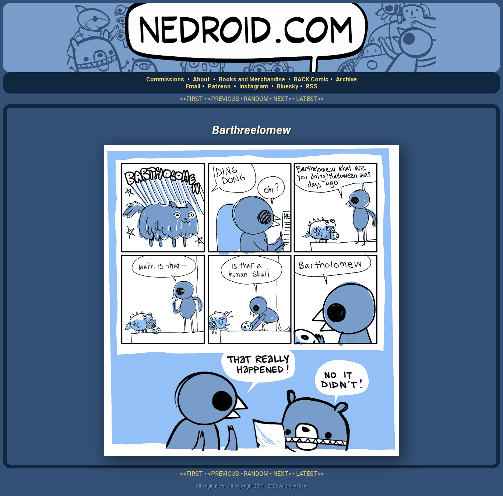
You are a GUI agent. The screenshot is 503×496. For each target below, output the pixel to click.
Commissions (165, 79)
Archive (346, 79)
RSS (311, 86)
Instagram (253, 86)
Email (193, 86)
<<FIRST (191, 98)
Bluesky (287, 86)
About (201, 79)
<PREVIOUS (223, 98)
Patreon (219, 86)
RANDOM (256, 98)
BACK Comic (311, 79)
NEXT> (282, 98)
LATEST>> (310, 98)
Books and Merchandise (252, 79)
